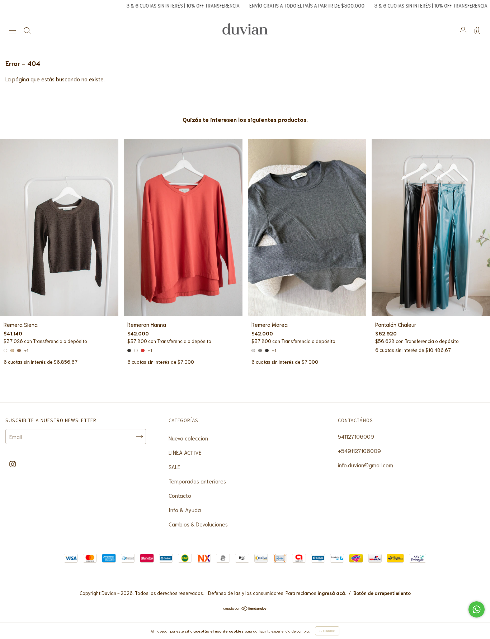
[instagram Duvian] (12, 463)
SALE (174, 466)
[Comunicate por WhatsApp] (476, 609)
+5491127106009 (359, 450)
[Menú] (12, 30)
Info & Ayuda (185, 509)
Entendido (327, 631)
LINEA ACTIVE (185, 452)
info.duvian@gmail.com (365, 464)
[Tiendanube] (245, 608)
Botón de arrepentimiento (382, 593)
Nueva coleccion (188, 438)
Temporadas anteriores (197, 481)
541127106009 (356, 436)
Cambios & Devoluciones (198, 524)
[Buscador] (26, 30)
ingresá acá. (331, 593)
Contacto (180, 495)
